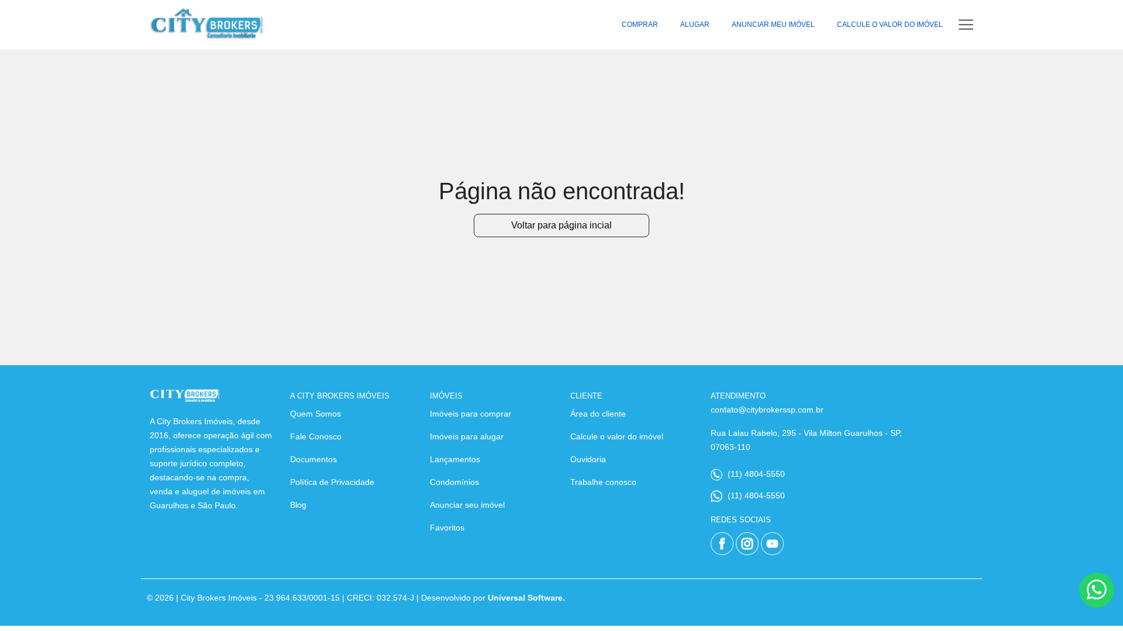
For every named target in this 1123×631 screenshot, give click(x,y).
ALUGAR (694, 24)
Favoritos (447, 527)
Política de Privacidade (332, 482)
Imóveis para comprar (470, 413)
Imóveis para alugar (467, 436)
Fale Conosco (316, 436)
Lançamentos (455, 459)
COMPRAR (640, 24)
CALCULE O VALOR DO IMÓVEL (890, 24)
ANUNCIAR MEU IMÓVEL (773, 24)
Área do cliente (598, 413)
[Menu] (966, 25)
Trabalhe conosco (603, 482)
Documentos (313, 459)
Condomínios (454, 482)
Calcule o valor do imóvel (616, 436)
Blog (298, 504)
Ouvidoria (588, 459)
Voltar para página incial (561, 225)
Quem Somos (315, 413)
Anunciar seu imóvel (467, 504)
